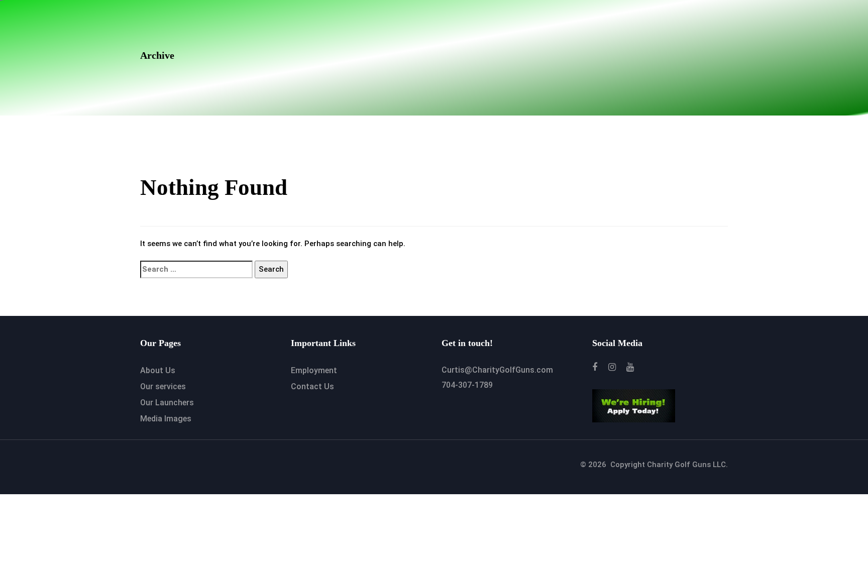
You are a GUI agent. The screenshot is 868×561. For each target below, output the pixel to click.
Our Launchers (167, 402)
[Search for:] (196, 269)
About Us (157, 370)
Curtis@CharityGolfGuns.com (497, 370)
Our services (163, 386)
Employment (314, 370)
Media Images (165, 418)
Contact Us (312, 386)
